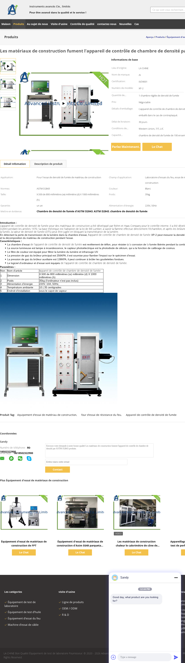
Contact (58, 469)
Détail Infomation (15, 164)
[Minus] (176, 577)
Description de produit (48, 164)
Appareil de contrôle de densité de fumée (151, 415)
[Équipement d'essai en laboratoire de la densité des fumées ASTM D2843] (63, 103)
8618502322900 (23, 453)
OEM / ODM (69, 608)
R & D (65, 614)
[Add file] (113, 657)
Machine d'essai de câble (23, 624)
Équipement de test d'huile (24, 612)
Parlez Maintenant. (126, 147)
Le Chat (157, 147)
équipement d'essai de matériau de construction (46, 415)
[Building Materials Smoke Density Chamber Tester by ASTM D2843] (8, 84)
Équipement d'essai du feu (24, 618)
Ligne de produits (73, 602)
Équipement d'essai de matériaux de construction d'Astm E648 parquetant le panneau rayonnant (80, 545)
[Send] (176, 657)
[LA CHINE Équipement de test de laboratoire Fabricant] (12, 9)
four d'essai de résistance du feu (101, 415)
